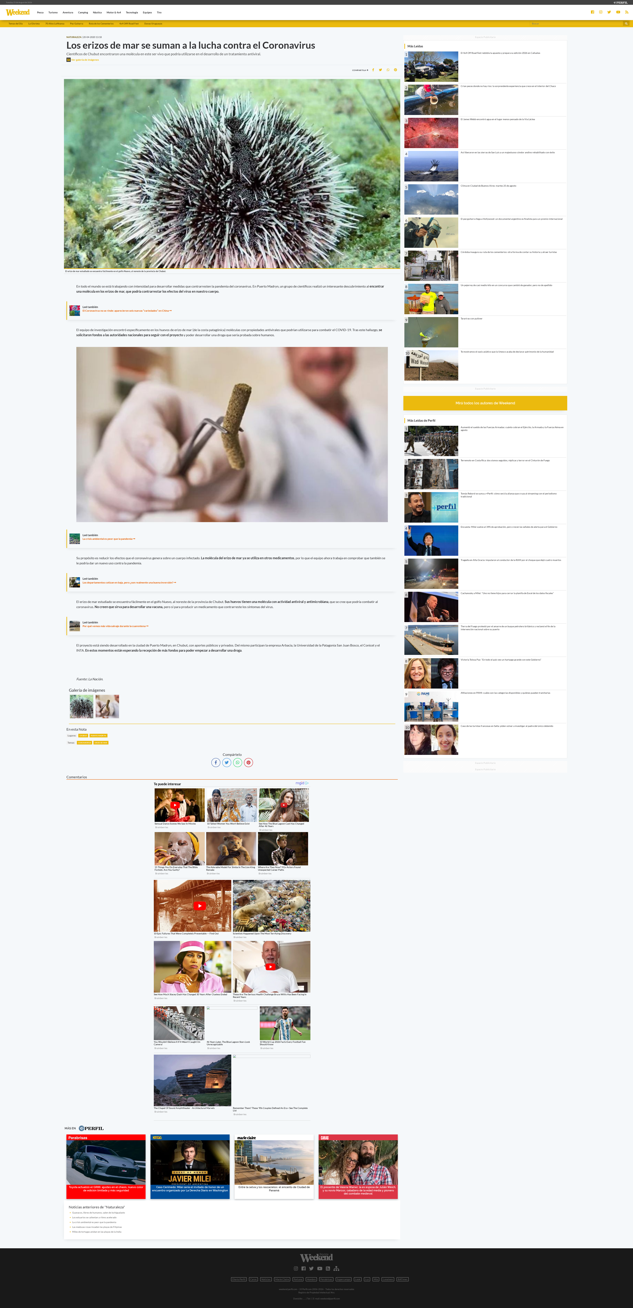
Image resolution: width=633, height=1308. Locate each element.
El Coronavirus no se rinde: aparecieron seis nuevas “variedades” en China (126, 310)
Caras (253, 1279)
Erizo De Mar (101, 743)
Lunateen (388, 1279)
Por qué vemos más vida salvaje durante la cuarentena (114, 626)
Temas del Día (16, 23)
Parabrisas (326, 1279)
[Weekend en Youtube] (319, 1268)
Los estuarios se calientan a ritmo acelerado (94, 1217)
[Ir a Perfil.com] (620, 2)
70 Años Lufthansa (54, 23)
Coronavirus (84, 743)
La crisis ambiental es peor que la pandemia (107, 538)
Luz (367, 1279)
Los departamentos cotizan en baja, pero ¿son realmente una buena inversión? (128, 582)
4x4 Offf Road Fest (129, 23)
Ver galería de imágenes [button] (85, 59)
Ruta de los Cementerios (101, 23)
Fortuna (298, 1279)
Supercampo (343, 1279)
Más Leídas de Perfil (421, 420)
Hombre (311, 1279)
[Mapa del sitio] (336, 1268)
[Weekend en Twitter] (311, 1268)
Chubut (83, 736)
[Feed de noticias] (328, 1268)
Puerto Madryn (98, 736)
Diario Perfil (238, 1279)
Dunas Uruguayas (153, 23)
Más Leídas (415, 46)
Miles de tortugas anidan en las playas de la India (96, 1231)
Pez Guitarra (76, 23)
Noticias (266, 1279)
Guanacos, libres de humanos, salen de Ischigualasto (98, 1212)
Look (357, 1279)
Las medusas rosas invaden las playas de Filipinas (97, 1227)
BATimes (402, 1279)
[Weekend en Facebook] (303, 1268)
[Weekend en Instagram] (296, 1268)
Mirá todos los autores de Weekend (485, 403)
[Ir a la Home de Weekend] (316, 1257)
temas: (71, 742)
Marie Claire (282, 1279)
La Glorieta (34, 23)
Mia (376, 1279)
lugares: (72, 735)
